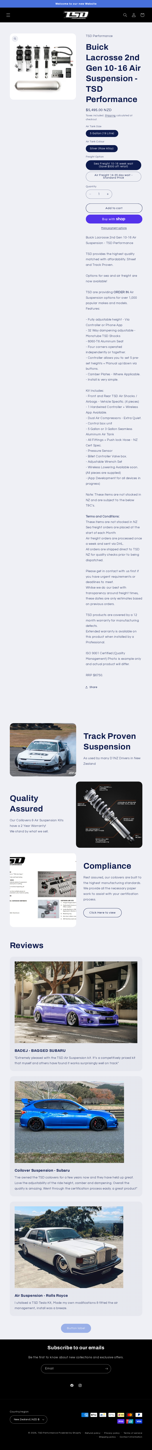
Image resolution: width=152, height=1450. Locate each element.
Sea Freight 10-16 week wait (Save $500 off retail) (113, 165)
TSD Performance (48, 1433)
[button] (8, 15)
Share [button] (93, 687)
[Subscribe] (106, 1368)
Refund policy (92, 1433)
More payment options (114, 228)
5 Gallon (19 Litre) (102, 133)
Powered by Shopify (70, 1433)
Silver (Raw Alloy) (102, 148)
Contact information (131, 1437)
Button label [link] (76, 1328)
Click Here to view (102, 912)
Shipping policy (107, 1437)
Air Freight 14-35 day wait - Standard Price (113, 176)
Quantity (91, 186)
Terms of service (133, 1433)
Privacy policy (112, 1433)
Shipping (110, 115)
